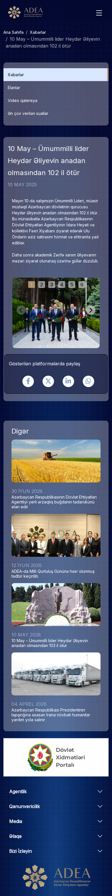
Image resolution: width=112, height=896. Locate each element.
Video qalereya (22, 100)
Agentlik (18, 791)
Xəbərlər (38, 32)
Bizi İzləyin (20, 851)
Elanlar (14, 87)
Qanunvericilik (24, 806)
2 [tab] (41, 284)
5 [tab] (71, 284)
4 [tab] (61, 284)
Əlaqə (15, 836)
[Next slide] (90, 310)
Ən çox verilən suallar (28, 113)
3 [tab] (51, 284)
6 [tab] (81, 284)
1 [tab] (31, 284)
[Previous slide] (21, 310)
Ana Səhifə (13, 32)
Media (15, 821)
